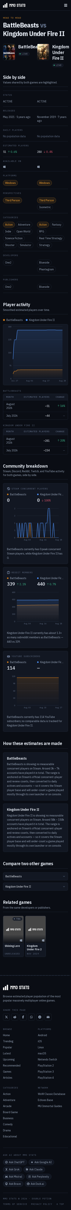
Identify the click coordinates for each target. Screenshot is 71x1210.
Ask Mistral (15, 1176)
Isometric (45, 207)
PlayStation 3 (46, 1071)
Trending (8, 1041)
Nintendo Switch (47, 1059)
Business (8, 1118)
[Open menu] (65, 5)
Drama (7, 1130)
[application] (35, 354)
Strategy (44, 245)
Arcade (7, 1106)
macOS (42, 1053)
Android (42, 1035)
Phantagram (46, 269)
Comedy (8, 1124)
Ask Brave (15, 1184)
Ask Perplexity (40, 1176)
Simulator (25, 245)
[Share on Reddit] (14, 1017)
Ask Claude (36, 1169)
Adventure (24, 224)
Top (61, 1204)
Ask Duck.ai (37, 1184)
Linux (41, 1047)
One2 (8, 262)
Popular (7, 1047)
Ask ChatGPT (17, 1162)
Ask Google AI (43, 1162)
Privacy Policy (41, 1204)
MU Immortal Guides (50, 1106)
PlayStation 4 (46, 1077)
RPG (41, 231)
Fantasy (56, 224)
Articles (7, 1077)
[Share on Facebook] (23, 1017)
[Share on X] (6, 1017)
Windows (10, 183)
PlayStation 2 (46, 1065)
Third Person (12, 200)
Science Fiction (14, 238)
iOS (40, 1041)
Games (7, 1071)
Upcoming (9, 1059)
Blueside (44, 262)
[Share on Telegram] (39, 1017)
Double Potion (41, 1198)
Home (6, 1035)
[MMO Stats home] (12, 5)
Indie (8, 231)
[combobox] (35, 876)
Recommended (11, 1065)
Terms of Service (15, 1204)
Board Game (10, 1112)
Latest (7, 1053)
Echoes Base (45, 1100)
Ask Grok (14, 1169)
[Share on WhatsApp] (31, 1017)
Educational (10, 1136)
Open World (23, 231)
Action (9, 224)
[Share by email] (48, 1017)
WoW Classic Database (51, 1094)
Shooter (10, 245)
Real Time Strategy (50, 238)
